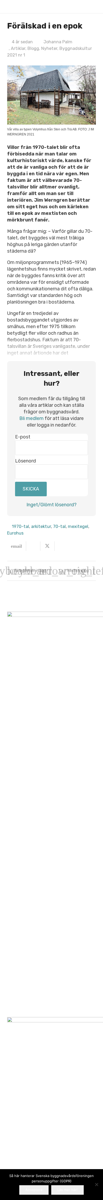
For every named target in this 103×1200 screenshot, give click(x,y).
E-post (22, 437)
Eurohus (15, 533)
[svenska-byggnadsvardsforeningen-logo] (16, 6)
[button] (93, 6)
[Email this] (16, 546)
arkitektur (41, 526)
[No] (96, 1184)
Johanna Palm (58, 41)
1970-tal (20, 526)
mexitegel (78, 526)
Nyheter (49, 48)
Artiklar (18, 48)
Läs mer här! (67, 1190)
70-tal (59, 526)
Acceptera (33, 1190)
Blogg (33, 48)
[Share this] (33, 546)
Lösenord (25, 461)
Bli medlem (31, 418)
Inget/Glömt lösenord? (51, 505)
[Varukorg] (82, 6)
